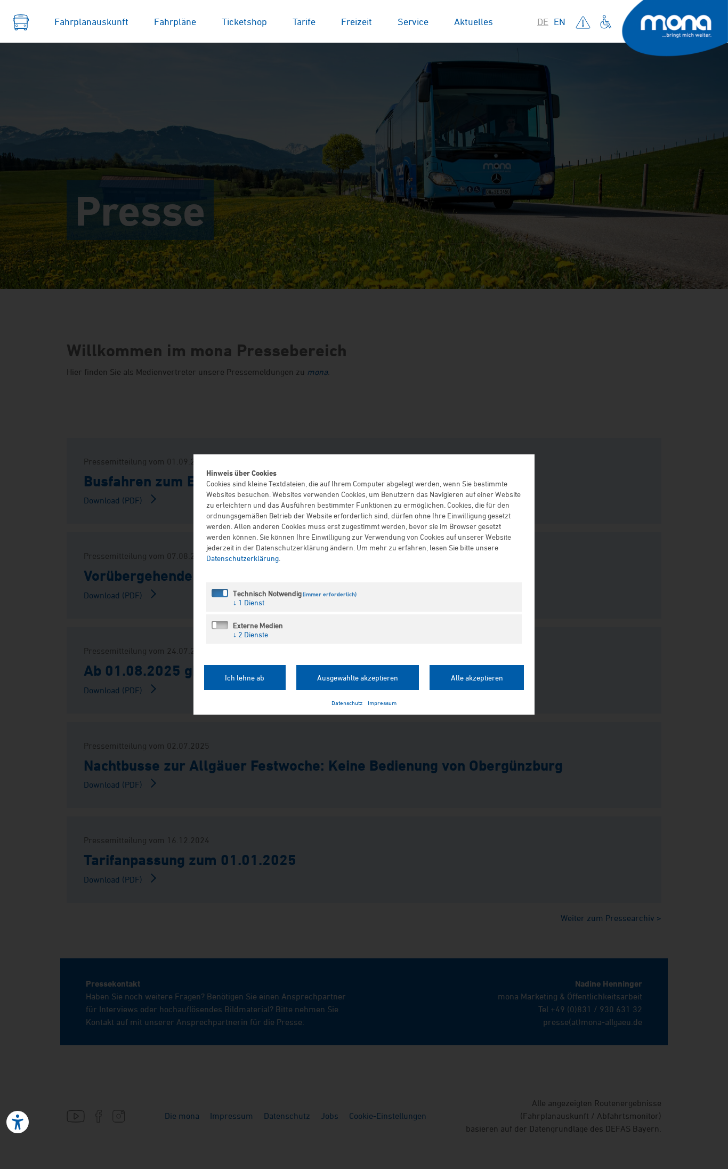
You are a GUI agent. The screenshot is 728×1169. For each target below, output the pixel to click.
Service (413, 21)
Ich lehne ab (244, 677)
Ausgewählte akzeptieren (357, 677)
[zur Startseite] (21, 21)
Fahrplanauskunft (91, 21)
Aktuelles (473, 21)
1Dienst (248, 602)
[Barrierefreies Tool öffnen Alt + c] (17, 1122)
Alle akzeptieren (477, 677)
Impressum (382, 702)
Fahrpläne (175, 21)
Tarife (304, 21)
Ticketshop (244, 21)
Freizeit (356, 21)
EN (559, 21)
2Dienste (250, 634)
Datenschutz (346, 702)
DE (542, 21)
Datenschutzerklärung (242, 558)
